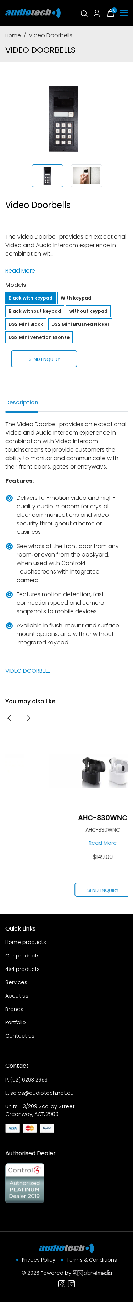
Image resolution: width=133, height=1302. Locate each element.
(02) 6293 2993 (29, 1079)
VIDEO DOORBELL (27, 671)
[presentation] (9, 718)
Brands (14, 1009)
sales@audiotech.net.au (42, 1092)
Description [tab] (21, 402)
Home (13, 35)
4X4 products (22, 969)
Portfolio (15, 1022)
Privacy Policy (38, 1259)
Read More (20, 271)
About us (16, 995)
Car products (22, 955)
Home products (25, 942)
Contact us (19, 1035)
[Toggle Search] (83, 13)
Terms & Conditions (92, 1259)
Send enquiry (44, 359)
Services (16, 982)
